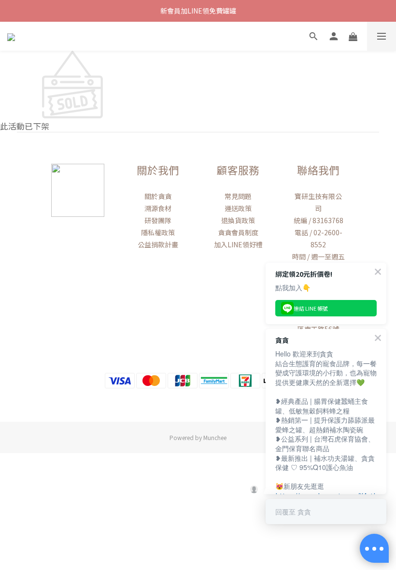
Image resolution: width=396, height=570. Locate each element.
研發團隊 (157, 220)
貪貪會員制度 (238, 232)
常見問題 (238, 196)
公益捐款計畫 (158, 244)
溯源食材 (157, 208)
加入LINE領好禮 (238, 244)
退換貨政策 (238, 220)
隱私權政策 (158, 232)
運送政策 (238, 208)
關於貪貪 (157, 196)
